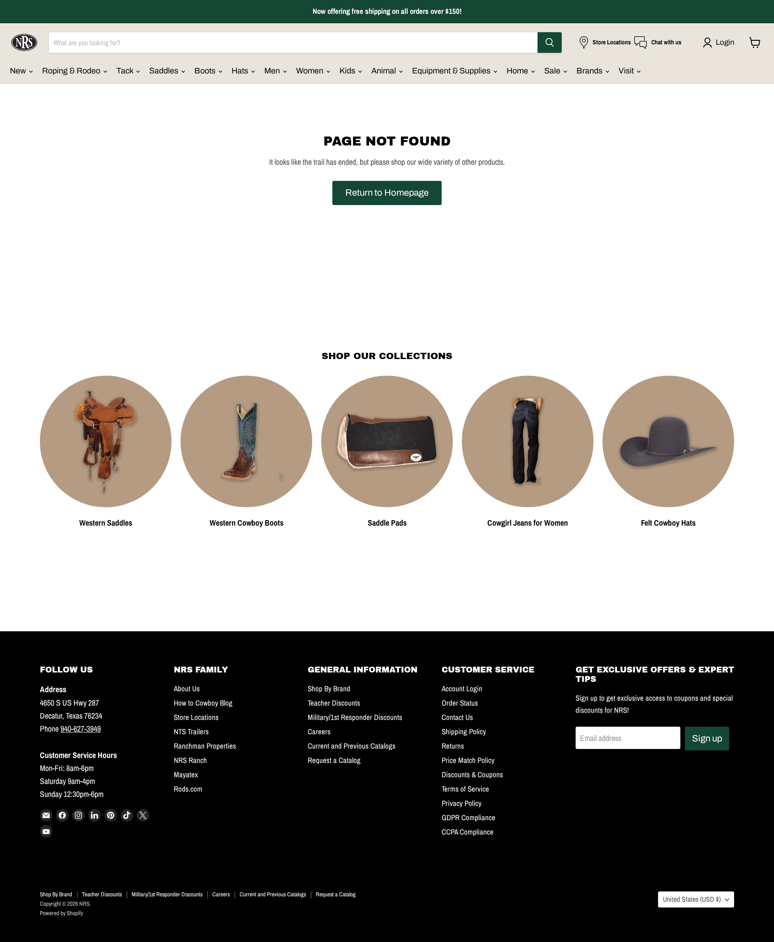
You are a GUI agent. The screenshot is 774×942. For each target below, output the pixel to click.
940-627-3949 (80, 728)
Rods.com (188, 789)
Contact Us (457, 717)
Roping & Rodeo (72, 70)
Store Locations (196, 717)
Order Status (460, 703)
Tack (125, 70)
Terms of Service (465, 789)
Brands (590, 70)
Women (310, 70)
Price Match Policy (468, 760)
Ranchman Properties (205, 746)
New (19, 70)
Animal (384, 70)
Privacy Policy (462, 803)
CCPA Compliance (468, 832)
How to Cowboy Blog (203, 703)
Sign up (707, 738)
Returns (453, 746)
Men (273, 70)
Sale (553, 70)
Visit (627, 70)
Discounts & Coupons (472, 774)
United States (692, 899)
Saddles (164, 70)
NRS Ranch (190, 760)
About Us (187, 689)
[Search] (550, 42)
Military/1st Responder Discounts (355, 717)
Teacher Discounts (334, 703)
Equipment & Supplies (452, 70)
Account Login (462, 689)
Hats (241, 70)
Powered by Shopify (61, 913)
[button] (720, 42)
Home (518, 70)
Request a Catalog (334, 760)
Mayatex (186, 774)
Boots (205, 70)
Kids (348, 70)
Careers (319, 731)
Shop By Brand (329, 689)
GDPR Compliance (468, 817)
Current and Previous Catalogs (352, 746)
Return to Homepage (387, 192)
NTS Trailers (191, 731)
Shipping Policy (464, 731)
